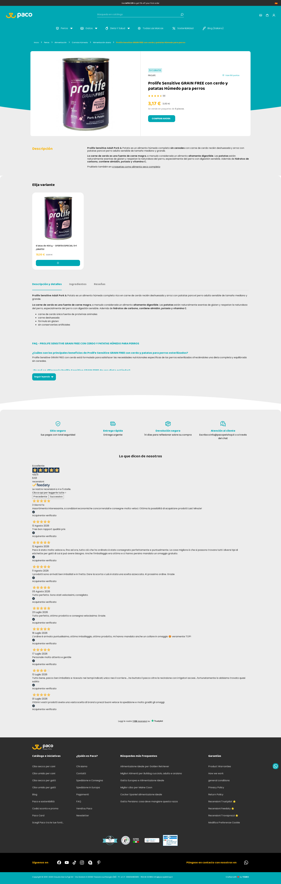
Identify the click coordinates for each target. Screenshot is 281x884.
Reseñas (99, 284)
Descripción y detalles (47, 284)
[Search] (182, 14)
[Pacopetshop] (59, 862)
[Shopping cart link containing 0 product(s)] (267, 15)
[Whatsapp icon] (276, 766)
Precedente (40, 496)
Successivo (56, 496)
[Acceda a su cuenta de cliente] (260, 15)
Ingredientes (77, 284)
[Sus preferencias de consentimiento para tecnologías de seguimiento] (276, 879)
